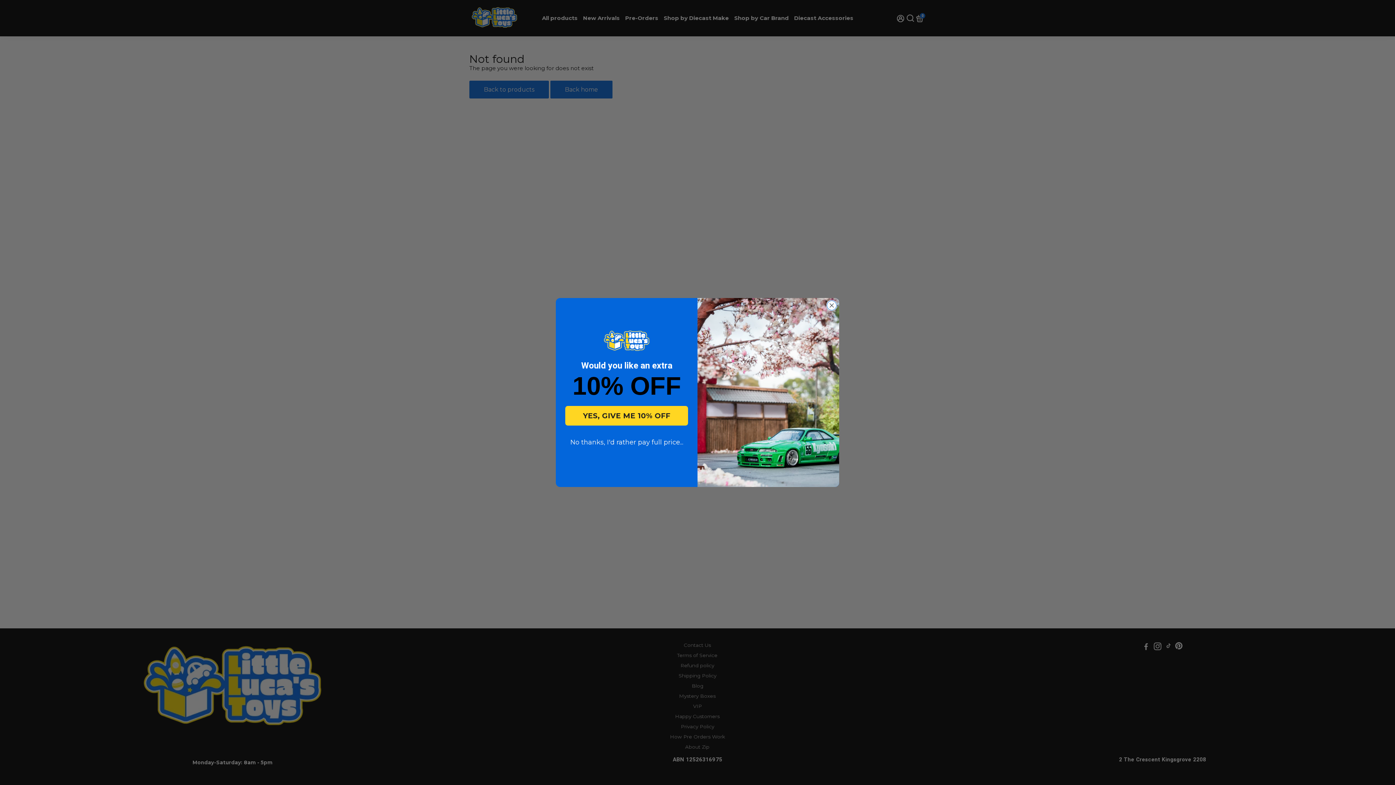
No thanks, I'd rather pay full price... (626, 442)
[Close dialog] (831, 305)
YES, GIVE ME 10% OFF (626, 415)
